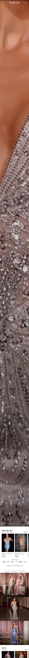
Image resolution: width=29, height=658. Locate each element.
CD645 (4, 556)
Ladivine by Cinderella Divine (7, 554)
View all (26, 649)
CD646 (17, 556)
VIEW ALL (26, 531)
